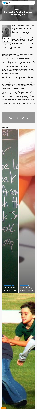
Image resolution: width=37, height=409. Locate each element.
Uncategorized (26, 285)
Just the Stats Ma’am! (18, 117)
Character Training (7, 285)
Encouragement (17, 9)
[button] (33, 2)
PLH (21, 9)
